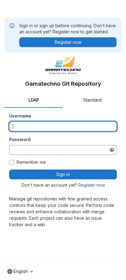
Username (20, 115)
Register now (91, 185)
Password (20, 139)
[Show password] (112, 150)
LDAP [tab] (33, 100)
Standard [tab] (92, 100)
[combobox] (20, 271)
